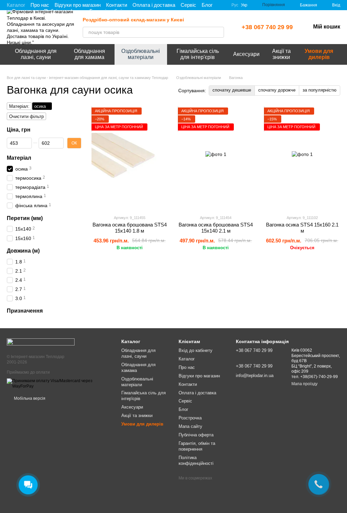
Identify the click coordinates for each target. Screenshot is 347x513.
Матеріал (19, 157)
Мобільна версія (29, 398)
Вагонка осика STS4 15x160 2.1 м (302, 228)
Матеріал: (19, 106)
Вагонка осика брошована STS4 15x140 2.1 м (216, 228)
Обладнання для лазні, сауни (36, 54)
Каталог (16, 5)
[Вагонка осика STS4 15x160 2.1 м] (302, 158)
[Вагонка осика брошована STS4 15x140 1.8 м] (129, 158)
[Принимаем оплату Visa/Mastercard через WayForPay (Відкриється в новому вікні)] (59, 383)
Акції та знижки (281, 54)
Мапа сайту (190, 426)
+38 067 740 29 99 (267, 27)
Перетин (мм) (25, 218)
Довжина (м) (23, 250)
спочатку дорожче (276, 90)
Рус (234, 5)
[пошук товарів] (218, 32)
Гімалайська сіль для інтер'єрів (198, 54)
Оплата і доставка (153, 5)
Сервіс (188, 5)
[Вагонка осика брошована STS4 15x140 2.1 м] (216, 158)
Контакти (116, 5)
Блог (207, 5)
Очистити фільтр (26, 116)
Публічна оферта (196, 434)
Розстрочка (190, 417)
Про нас (39, 5)
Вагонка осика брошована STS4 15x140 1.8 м (130, 228)
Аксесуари (246, 54)
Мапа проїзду (304, 383)
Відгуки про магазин (78, 5)
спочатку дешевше (231, 90)
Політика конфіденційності (196, 460)
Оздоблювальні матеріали (140, 54)
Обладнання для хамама (89, 54)
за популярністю (319, 90)
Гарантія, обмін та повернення (197, 446)
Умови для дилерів (319, 54)
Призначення (25, 311)
